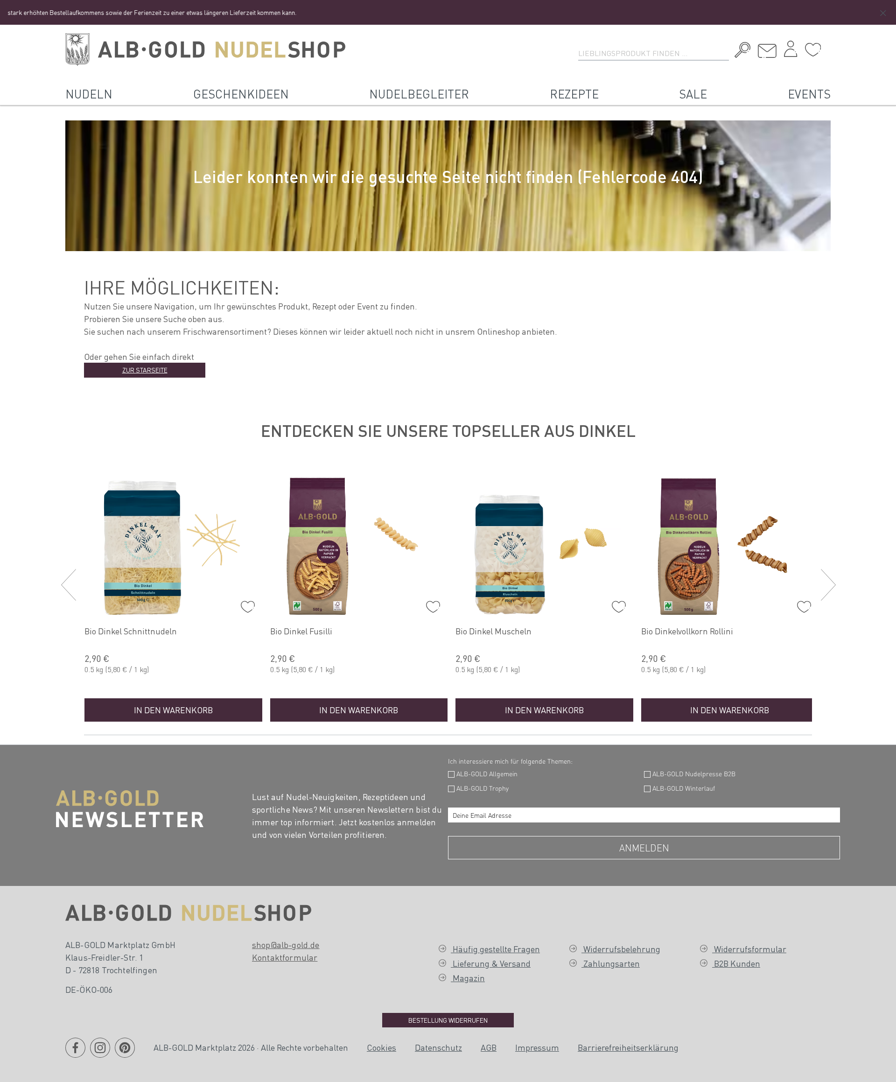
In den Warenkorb (173, 709)
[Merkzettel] (813, 50)
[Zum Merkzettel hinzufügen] (245, 604)
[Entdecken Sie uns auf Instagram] (100, 1053)
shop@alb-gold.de (286, 944)
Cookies (381, 1047)
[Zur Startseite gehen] (205, 49)
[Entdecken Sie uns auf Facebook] (75, 1053)
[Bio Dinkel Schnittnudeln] (173, 544)
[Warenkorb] (828, 46)
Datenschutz (438, 1047)
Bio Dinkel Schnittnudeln (130, 631)
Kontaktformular (284, 957)
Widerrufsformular (749, 948)
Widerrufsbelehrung (620, 948)
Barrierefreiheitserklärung (628, 1047)
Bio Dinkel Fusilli (301, 631)
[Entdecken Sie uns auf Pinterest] (125, 1053)
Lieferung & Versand (491, 963)
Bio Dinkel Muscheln (493, 631)
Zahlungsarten (610, 963)
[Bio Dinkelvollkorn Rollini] (730, 544)
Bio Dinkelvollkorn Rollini (687, 631)
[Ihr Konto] (790, 51)
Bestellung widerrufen (448, 1020)
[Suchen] (740, 51)
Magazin (468, 977)
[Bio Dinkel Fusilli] (359, 544)
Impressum (537, 1047)
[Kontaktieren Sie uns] (767, 51)
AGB (489, 1047)
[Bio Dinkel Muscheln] (544, 544)
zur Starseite (145, 369)
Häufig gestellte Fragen (495, 948)
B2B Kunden (736, 963)
